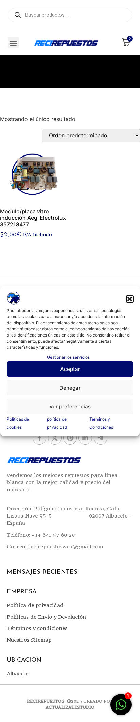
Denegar (70, 387)
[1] (121, 708)
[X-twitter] (55, 438)
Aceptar (70, 369)
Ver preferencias (70, 406)
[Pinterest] (70, 438)
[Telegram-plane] (100, 438)
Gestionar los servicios (68, 357)
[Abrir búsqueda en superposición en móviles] (70, 15)
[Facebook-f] (39, 438)
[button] (129, 299)
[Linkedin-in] (85, 438)
